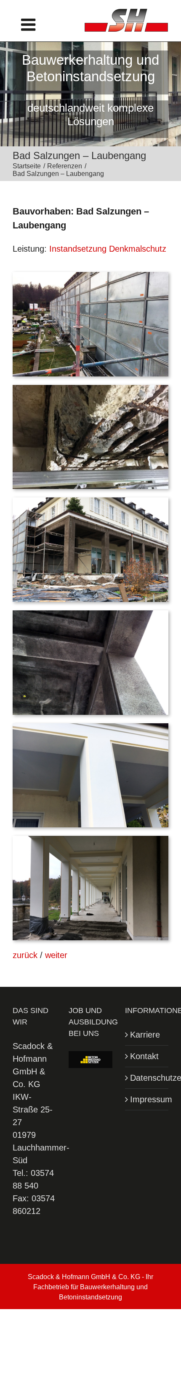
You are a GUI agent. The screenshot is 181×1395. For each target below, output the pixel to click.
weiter (56, 955)
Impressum (147, 1099)
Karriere (145, 1034)
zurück (25, 955)
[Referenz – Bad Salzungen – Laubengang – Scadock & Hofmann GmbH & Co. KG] (90, 276)
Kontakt (144, 1056)
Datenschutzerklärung (147, 1077)
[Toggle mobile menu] (29, 24)
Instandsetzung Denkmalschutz (107, 248)
